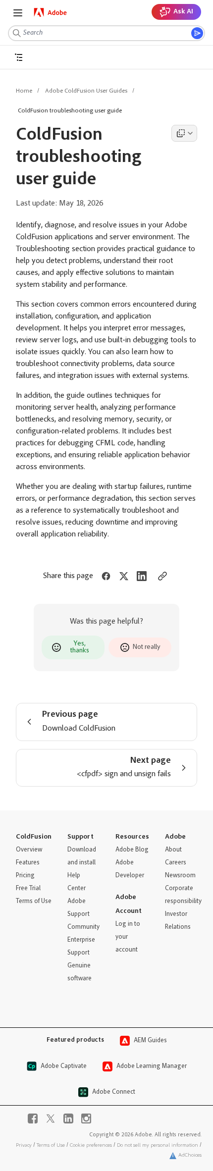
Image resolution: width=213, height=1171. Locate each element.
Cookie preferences (91, 1145)
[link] (50, 12)
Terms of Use (51, 1145)
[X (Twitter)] (50, 1118)
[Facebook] (33, 1118)
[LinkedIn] (68, 1118)
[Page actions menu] (184, 133)
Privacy (24, 1145)
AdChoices (190, 1155)
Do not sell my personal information (157, 1145)
